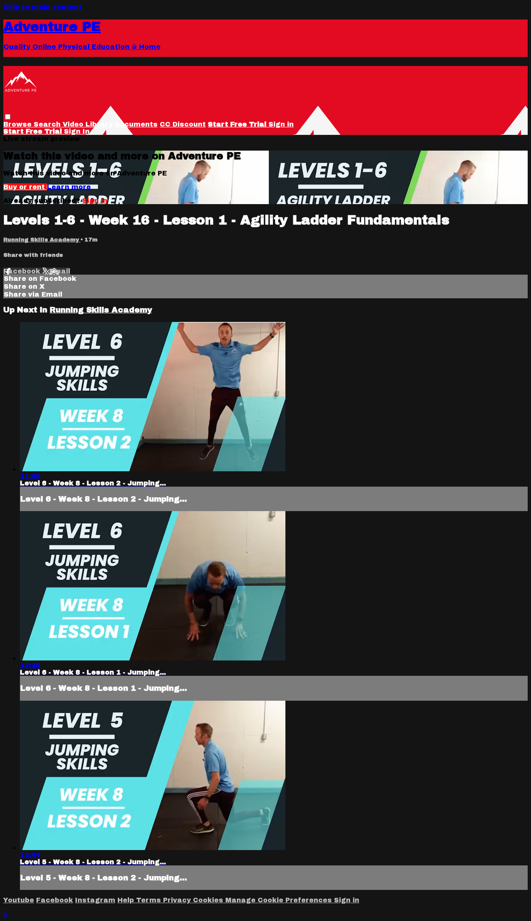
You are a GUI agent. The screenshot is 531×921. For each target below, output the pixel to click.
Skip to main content (42, 6)
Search (48, 124)
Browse (18, 124)
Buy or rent (25, 186)
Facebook (22, 271)
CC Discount (183, 124)
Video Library (88, 124)
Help (126, 900)
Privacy (178, 900)
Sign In (77, 131)
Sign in (281, 124)
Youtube (18, 900)
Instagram (95, 900)
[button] (7, 116)
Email (59, 271)
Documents (136, 124)
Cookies (209, 900)
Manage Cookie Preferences (279, 900)
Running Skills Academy (41, 239)
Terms (149, 900)
